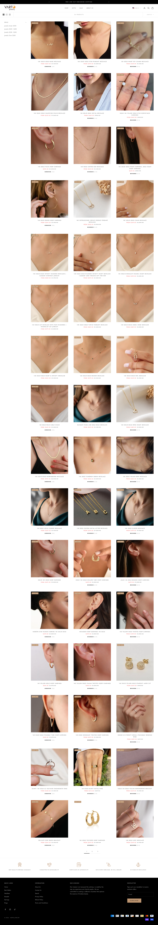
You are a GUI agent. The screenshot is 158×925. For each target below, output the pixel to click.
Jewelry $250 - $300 (10, 32)
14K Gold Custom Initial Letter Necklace (92, 528)
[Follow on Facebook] (5, 909)
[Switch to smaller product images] (6, 14)
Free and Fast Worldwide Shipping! (79, 2)
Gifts (74, 8)
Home (6, 887)
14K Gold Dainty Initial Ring (92, 788)
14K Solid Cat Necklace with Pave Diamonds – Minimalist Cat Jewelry (49, 326)
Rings (6, 903)
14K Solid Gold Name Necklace (49, 61)
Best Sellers (7, 890)
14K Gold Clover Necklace (135, 528)
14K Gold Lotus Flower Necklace (49, 528)
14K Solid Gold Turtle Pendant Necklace (92, 325)
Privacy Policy (39, 897)
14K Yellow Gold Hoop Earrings (49, 683)
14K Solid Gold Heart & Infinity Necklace (49, 376)
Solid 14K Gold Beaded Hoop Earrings (135, 580)
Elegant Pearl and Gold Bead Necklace (92, 425)
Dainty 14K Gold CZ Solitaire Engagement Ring (49, 788)
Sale (81, 8)
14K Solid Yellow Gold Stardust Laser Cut (135, 683)
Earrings (6, 900)
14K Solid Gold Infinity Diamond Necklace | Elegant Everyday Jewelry (49, 275)
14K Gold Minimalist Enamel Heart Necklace (135, 274)
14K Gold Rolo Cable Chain (49, 425)
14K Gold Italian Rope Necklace (135, 476)
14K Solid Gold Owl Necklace (135, 376)
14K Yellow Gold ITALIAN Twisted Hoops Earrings (92, 683)
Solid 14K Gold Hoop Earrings (49, 580)
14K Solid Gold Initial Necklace (92, 113)
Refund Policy (39, 900)
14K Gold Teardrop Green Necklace (92, 476)
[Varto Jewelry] (9, 8)
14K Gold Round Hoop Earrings (49, 220)
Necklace (7, 893)
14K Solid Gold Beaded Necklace (92, 376)
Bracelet (6, 897)
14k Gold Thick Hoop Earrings (49, 167)
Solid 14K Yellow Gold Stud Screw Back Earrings (135, 114)
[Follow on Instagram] (10, 909)
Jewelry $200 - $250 (10, 29)
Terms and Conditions (41, 903)
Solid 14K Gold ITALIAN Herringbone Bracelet (135, 788)
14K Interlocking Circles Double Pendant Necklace (92, 221)
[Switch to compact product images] (10, 14)
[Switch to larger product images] (3, 14)
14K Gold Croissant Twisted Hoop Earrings (92, 735)
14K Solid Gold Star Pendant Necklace (92, 61)
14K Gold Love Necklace (135, 840)
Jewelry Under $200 (10, 26)
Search (37, 893)
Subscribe (134, 900)
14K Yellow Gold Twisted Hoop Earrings (135, 632)
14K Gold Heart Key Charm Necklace (135, 61)
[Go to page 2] (97, 851)
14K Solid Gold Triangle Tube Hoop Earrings (49, 735)
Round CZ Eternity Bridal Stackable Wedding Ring (135, 736)
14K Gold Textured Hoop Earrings (92, 840)
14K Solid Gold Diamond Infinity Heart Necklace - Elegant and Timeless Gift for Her (92, 275)
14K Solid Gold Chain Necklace (135, 220)
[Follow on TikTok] (15, 909)
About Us (89, 8)
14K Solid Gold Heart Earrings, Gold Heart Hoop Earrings (135, 167)
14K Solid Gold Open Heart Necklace (135, 425)
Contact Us (38, 890)
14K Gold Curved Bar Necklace (92, 167)
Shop (66, 8)
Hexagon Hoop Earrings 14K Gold (92, 632)
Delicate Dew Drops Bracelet (49, 840)
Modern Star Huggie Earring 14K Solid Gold (49, 632)
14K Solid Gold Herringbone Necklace (49, 476)
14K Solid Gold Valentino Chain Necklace (49, 113)
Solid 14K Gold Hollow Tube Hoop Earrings (92, 580)
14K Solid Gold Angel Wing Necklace (135, 325)
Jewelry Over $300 (10, 35)
